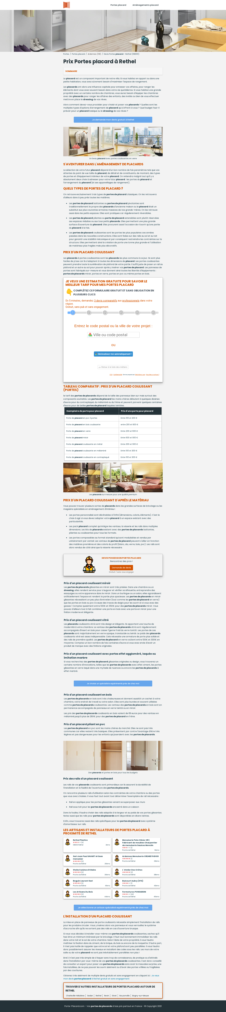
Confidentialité (117, 374)
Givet (114, 995)
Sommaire (71, 71)
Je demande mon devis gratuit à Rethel (113, 119)
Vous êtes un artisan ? (152, 374)
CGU (111, 374)
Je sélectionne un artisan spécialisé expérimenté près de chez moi (113, 907)
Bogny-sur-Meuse (140, 995)
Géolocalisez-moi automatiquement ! (114, 354)
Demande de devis (121, 567)
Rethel (98, 995)
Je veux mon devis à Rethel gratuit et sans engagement (111, 977)
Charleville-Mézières (75, 995)
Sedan (90, 995)
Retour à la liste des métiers (114, 367)
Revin (106, 995)
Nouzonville (124, 995)
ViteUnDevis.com (140, 374)
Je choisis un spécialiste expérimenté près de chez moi (113, 683)
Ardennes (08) (94, 54)
